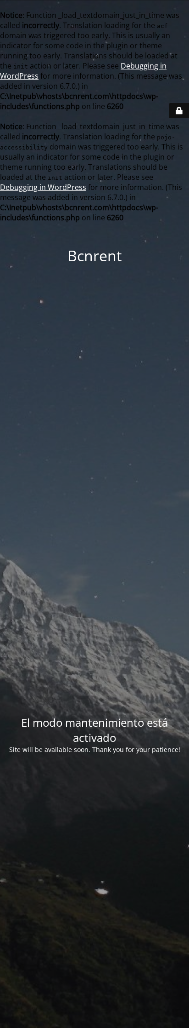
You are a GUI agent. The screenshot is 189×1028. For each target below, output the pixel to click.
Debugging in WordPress (43, 187)
